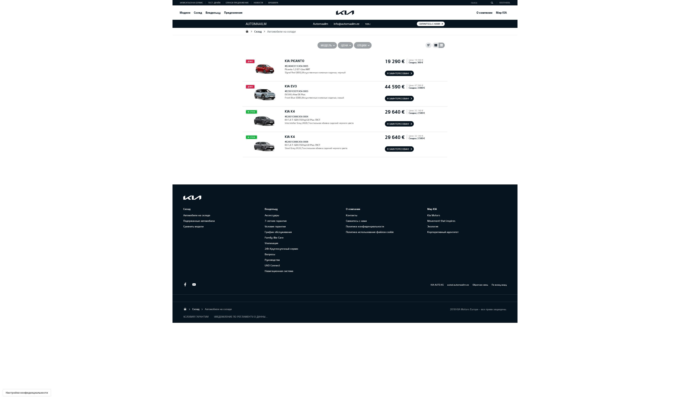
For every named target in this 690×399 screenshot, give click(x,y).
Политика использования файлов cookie (370, 231)
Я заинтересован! (398, 73)
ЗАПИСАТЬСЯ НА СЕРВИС (191, 2)
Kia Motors (433, 215)
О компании (484, 12)
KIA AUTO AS (437, 284)
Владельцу (213, 12)
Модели (185, 12)
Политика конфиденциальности (365, 226)
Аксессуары (272, 215)
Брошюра (273, 2)
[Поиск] (492, 3)
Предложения (233, 12)
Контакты (351, 215)
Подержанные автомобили (199, 220)
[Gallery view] (436, 45)
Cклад (198, 12)
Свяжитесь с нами (429, 23)
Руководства (272, 259)
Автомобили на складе (281, 31)
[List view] (442, 45)
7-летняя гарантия (276, 220)
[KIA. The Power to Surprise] (192, 197)
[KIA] (345, 12)
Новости (258, 2)
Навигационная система (279, 270)
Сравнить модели (193, 226)
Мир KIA (501, 12)
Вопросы (270, 254)
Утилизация (271, 243)
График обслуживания (278, 231)
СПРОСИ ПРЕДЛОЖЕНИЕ (237, 2)
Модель (326, 45)
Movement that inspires (441, 220)
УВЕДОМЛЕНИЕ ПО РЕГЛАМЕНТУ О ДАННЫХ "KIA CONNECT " (241, 316)
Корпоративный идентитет (443, 231)
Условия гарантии (275, 226)
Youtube (194, 284)
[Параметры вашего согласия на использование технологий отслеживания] (27, 392)
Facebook (185, 284)
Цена (344, 45)
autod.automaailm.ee (458, 284)
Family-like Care (274, 237)
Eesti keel (505, 2)
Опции (362, 45)
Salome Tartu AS (247, 31)
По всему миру (499, 284)
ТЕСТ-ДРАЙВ (214, 2)
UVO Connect (272, 265)
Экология (432, 226)
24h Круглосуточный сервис (281, 248)
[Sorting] (429, 45)
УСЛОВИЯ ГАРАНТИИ (196, 316)
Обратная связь (480, 284)
